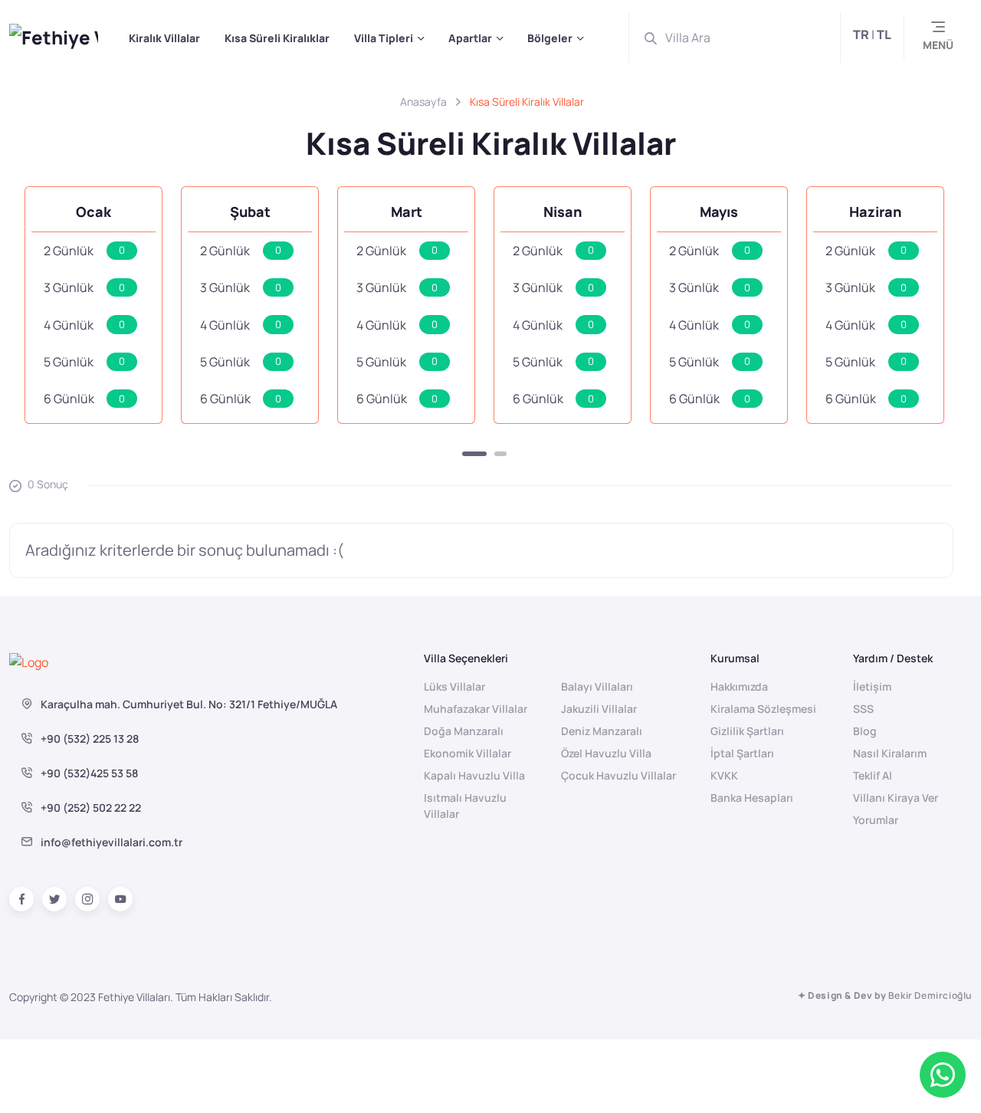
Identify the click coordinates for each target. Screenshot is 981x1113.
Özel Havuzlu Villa (606, 753)
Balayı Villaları (597, 686)
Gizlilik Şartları (747, 731)
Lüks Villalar (454, 686)
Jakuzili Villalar (599, 708)
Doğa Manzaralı (464, 731)
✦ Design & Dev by (885, 995)
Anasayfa (423, 101)
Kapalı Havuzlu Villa (474, 775)
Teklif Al (872, 775)
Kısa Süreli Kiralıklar (277, 38)
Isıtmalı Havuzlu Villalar (465, 805)
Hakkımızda (739, 686)
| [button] (872, 34)
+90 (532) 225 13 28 (88, 738)
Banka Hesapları (751, 797)
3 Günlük (84, 287)
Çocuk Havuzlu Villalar (618, 775)
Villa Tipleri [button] (383, 38)
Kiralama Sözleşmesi (763, 708)
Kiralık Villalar (164, 38)
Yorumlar (875, 820)
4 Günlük (84, 325)
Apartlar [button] (470, 38)
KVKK (724, 775)
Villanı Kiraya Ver (895, 797)
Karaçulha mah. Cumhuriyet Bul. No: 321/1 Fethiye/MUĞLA (187, 704)
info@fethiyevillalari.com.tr (111, 842)
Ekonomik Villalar (467, 753)
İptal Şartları (742, 753)
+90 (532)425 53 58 (88, 773)
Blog (865, 731)
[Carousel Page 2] (500, 453)
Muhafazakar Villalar (475, 708)
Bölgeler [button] (550, 38)
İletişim (872, 686)
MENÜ (938, 45)
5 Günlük (84, 361)
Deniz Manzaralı (601, 731)
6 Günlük (84, 398)
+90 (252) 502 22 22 (89, 807)
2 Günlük (84, 250)
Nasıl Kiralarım (890, 753)
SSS (863, 708)
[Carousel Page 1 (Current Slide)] (474, 453)
